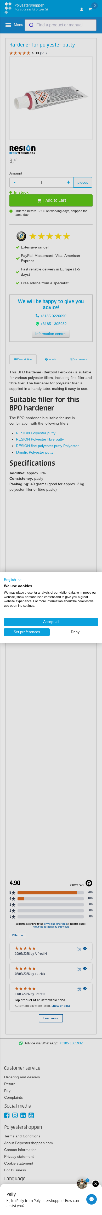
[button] (13, 580)
